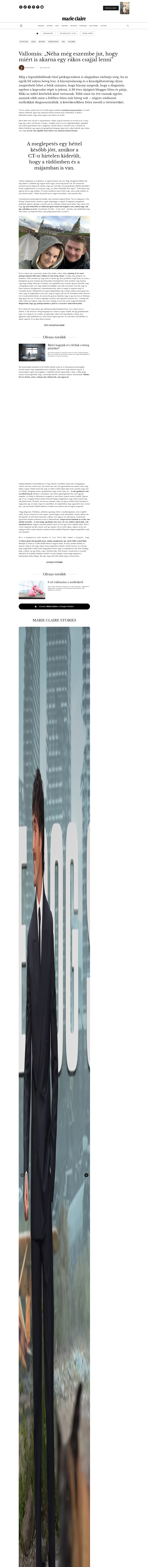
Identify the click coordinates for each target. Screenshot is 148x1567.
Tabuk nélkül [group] (87, 33)
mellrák (42, 41)
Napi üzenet (93, 25)
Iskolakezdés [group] (48, 33)
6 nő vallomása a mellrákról (65, 582)
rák (63, 41)
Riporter (73, 25)
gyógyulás (24, 41)
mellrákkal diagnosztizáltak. (72, 110)
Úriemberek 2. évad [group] (68, 33)
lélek (33, 41)
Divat (57, 25)
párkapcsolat (53, 41)
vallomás (71, 41)
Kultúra (104, 25)
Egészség (83, 25)
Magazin (41, 25)
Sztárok (50, 25)
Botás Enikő (29, 67)
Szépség (65, 25)
